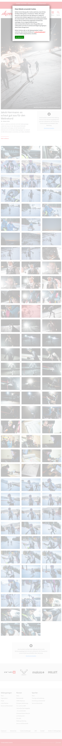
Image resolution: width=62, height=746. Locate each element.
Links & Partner (4, 703)
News (2, 695)
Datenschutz (13, 731)
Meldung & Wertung (21, 721)
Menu (52, 15)
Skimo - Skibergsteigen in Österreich (8, 13)
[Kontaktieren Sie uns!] (58, 742)
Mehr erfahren (5, 138)
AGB (36, 731)
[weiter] (46, 63)
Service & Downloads (37, 703)
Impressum (3, 731)
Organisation (4, 698)
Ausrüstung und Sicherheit (38, 700)
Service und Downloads (7, 706)
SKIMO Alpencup (20, 700)
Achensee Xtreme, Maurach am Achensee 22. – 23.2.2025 (23, 716)
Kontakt (42, 731)
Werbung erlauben (49, 128)
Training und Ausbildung (38, 698)
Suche (58, 15)
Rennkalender (19, 698)
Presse (2, 700)
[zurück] (16, 63)
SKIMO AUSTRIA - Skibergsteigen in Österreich (31, 3)
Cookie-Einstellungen (25, 731)
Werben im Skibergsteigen (54, 731)
